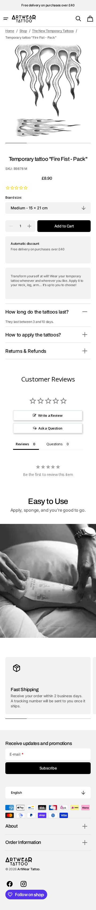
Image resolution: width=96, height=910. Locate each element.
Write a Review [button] (50, 415)
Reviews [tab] (22, 444)
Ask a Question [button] (50, 428)
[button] (6, 19)
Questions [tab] (54, 444)
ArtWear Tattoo (28, 869)
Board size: (13, 197)
